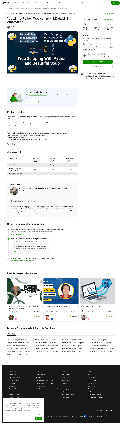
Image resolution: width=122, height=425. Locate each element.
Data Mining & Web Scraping (38, 95)
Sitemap (99, 416)
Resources (65, 383)
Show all (16, 252)
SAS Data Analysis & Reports (99, 346)
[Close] (41, 401)
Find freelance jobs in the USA (44, 383)
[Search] (82, 3)
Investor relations (93, 380)
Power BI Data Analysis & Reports (73, 343)
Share (113, 13)
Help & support (66, 374)
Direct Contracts (14, 397)
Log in (107, 3)
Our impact (91, 386)
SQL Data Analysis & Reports (16, 349)
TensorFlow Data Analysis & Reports (18, 351)
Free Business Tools (68, 394)
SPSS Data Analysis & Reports (71, 340)
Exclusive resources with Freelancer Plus (48, 389)
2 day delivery (15, 311)
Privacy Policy (50, 416)
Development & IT (17, 13)
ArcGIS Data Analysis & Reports (17, 346)
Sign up (115, 3)
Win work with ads (41, 386)
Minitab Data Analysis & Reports (17, 354)
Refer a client (66, 391)
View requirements (17, 234)
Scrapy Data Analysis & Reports (45, 349)
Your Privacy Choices (79, 416)
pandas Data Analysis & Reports (72, 349)
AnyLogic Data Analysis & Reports (101, 351)
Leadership (91, 377)
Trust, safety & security (94, 394)
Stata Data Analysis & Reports (72, 346)
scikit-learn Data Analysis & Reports (46, 351)
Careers (90, 383)
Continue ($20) (98, 62)
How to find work (40, 374)
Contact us (91, 391)
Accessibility (92, 416)
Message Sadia (98, 66)
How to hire (12, 374)
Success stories (66, 377)
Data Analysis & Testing (32, 13)
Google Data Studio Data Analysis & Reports (47, 346)
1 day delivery (88, 311)
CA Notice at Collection (62, 416)
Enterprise (12, 386)
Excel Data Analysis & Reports (16, 340)
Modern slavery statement (96, 397)
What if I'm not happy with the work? (23, 261)
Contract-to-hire (14, 394)
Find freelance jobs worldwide (44, 380)
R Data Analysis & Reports (98, 340)
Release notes (66, 397)
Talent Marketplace (15, 377)
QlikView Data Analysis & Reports (73, 351)
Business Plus (13, 389)
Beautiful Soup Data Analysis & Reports (102, 349)
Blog (63, 386)
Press (89, 389)
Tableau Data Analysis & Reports (100, 343)
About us (90, 374)
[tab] (11, 334)
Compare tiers (108, 19)
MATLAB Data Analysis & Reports (45, 343)
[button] (17, 169)
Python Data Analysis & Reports (45, 340)
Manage (38, 418)
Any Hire (11, 391)
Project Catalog (7, 8)
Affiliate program (67, 389)
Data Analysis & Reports (50, 13)
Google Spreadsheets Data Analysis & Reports (19, 343)
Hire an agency (13, 383)
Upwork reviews (66, 380)
